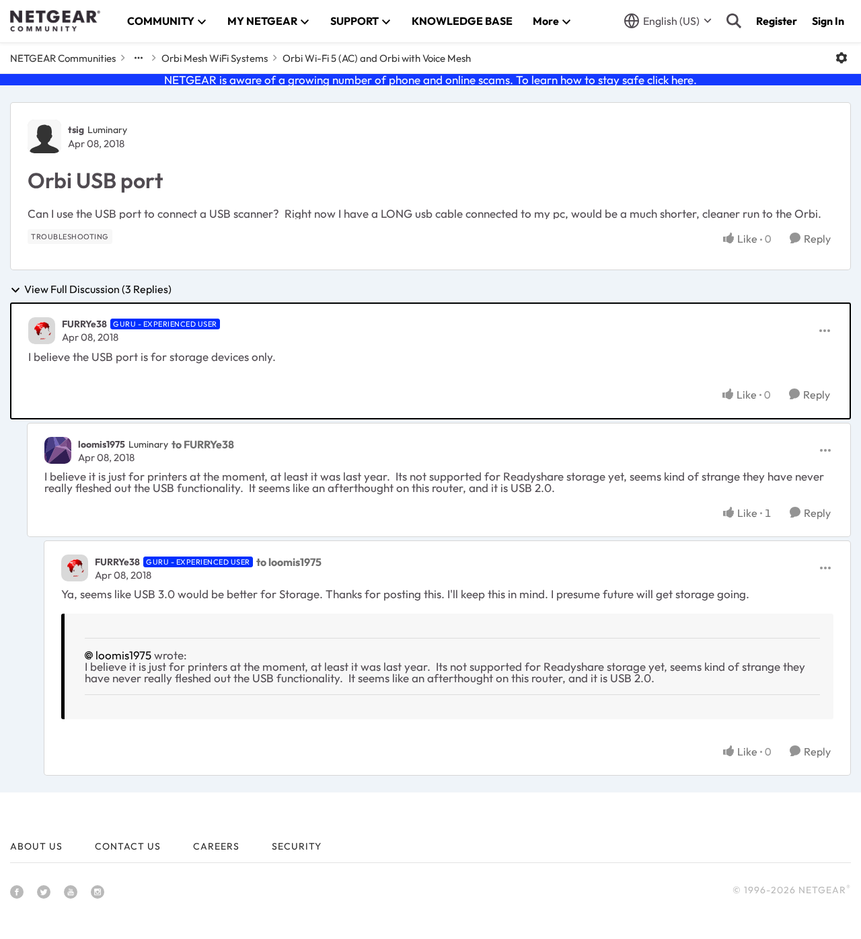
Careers (216, 846)
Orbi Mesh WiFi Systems (214, 58)
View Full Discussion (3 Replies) (98, 290)
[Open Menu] (841, 57)
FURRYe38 (84, 324)
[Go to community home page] (55, 21)
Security (297, 846)
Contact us (128, 846)
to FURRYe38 (203, 444)
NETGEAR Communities (63, 58)
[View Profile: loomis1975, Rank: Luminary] (57, 450)
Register (776, 21)
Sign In (828, 21)
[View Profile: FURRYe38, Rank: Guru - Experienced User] (41, 330)
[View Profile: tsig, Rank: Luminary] (44, 136)
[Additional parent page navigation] (138, 57)
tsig (76, 129)
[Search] (734, 21)
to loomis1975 (289, 562)
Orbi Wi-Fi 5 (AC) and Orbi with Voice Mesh (377, 58)
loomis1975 (101, 444)
